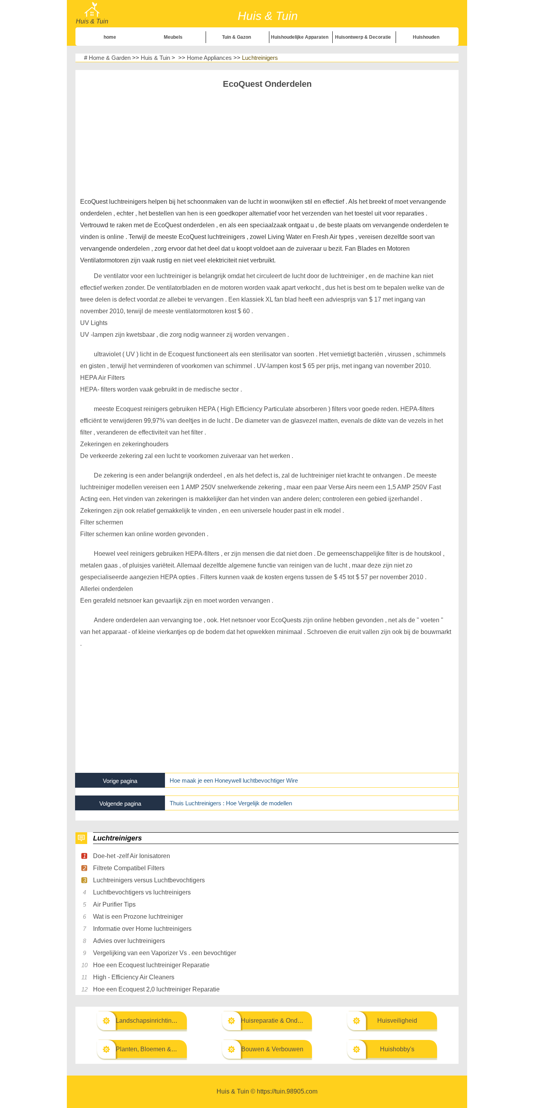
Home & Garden (110, 57)
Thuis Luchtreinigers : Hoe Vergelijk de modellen (231, 803)
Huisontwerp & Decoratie (363, 37)
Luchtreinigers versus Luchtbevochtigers (149, 880)
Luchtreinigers (260, 57)
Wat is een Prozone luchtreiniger (138, 916)
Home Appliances (209, 57)
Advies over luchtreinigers (129, 940)
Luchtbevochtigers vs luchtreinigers (142, 892)
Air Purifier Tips (114, 904)
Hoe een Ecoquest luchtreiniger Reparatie (151, 965)
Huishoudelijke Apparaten (299, 37)
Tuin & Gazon (236, 37)
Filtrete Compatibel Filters (129, 868)
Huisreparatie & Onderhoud (279, 1020)
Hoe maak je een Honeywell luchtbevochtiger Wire (234, 780)
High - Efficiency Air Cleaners (133, 977)
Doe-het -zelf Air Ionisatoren (131, 856)
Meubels (173, 37)
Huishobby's (397, 1049)
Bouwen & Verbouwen (272, 1049)
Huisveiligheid (397, 1020)
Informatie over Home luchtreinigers (142, 928)
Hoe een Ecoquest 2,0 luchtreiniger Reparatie (156, 989)
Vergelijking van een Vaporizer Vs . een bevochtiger (164, 953)
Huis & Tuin (155, 57)
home (110, 37)
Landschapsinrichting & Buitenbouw (166, 1020)
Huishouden (426, 37)
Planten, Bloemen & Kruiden (155, 1049)
